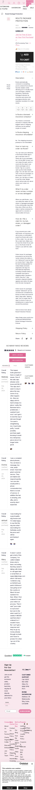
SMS (6, 705)
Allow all (9, 788)
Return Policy (21, 333)
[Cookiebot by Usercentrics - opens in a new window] (20, 764)
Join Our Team (6, 753)
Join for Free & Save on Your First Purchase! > (24, 37)
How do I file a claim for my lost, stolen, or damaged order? (23, 222)
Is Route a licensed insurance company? (23, 115)
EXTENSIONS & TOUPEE (4, 8)
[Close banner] (32, 764)
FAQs (15, 365)
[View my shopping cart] (23, 3)
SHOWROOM (16, 8)
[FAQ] (18, 3)
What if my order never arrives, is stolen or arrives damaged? (24, 191)
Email (7, 702)
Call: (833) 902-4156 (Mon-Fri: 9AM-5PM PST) (25, 684)
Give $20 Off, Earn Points (22, 754)
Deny (25, 788)
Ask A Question (17, 360)
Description (20, 78)
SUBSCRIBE (25, 711)
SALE (32, 8)
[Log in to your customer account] (14, 3)
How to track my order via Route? (22, 147)
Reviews (5, 365)
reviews (31, 26)
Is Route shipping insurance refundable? (24, 133)
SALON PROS (25, 8)
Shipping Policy (21, 328)
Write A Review (17, 355)
